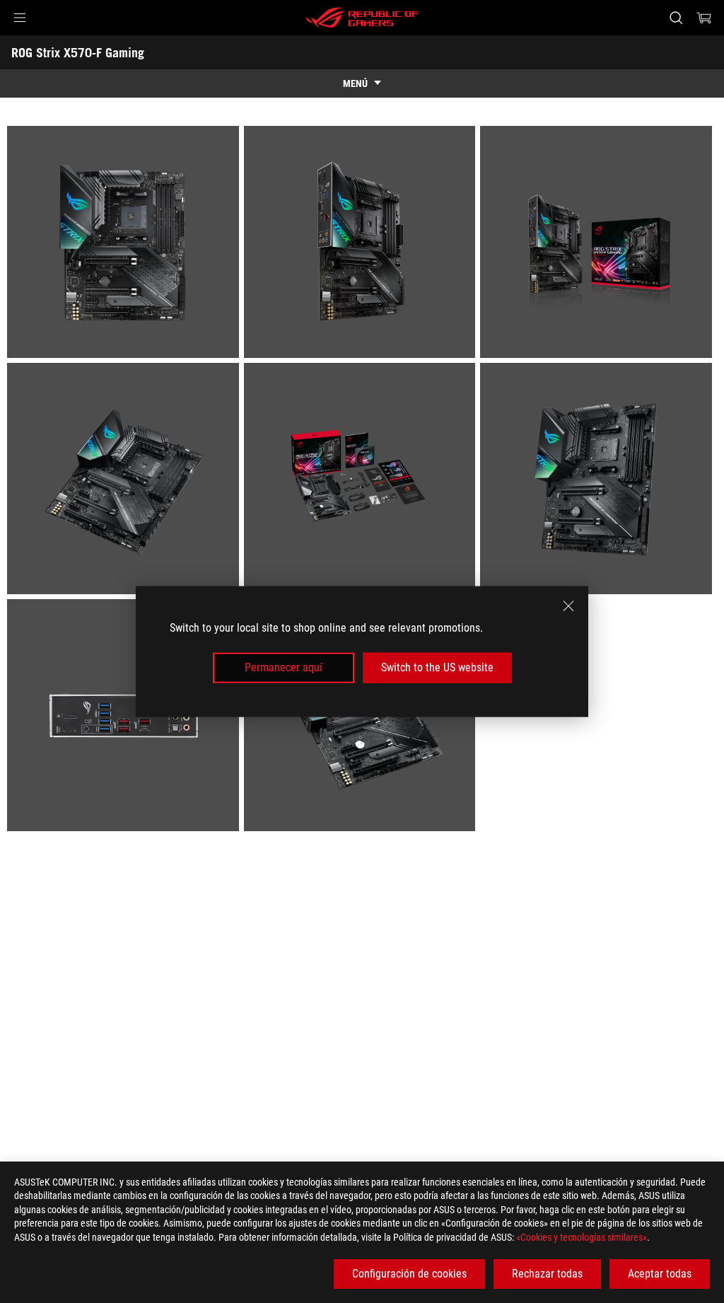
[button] (19, 17)
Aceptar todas (659, 1273)
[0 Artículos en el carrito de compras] (704, 17)
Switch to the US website (437, 667)
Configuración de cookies (409, 1273)
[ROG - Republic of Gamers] (362, 17)
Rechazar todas (547, 1273)
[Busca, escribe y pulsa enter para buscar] (675, 17)
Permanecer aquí (283, 667)
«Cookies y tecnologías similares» (581, 1237)
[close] (568, 606)
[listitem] (125, 244)
